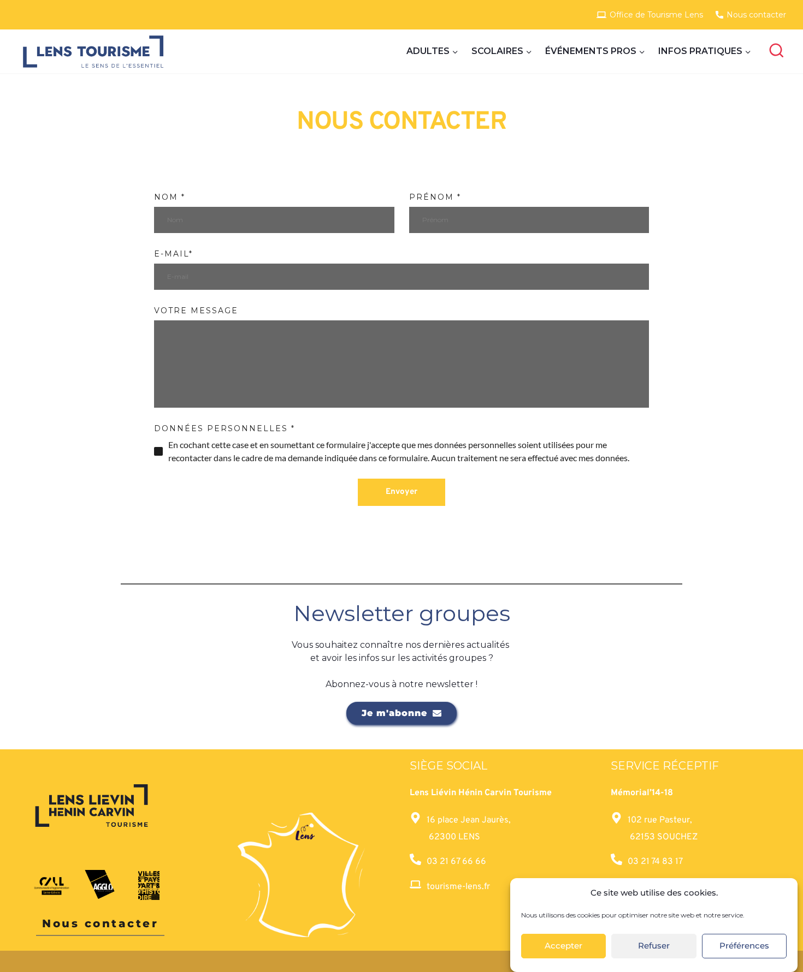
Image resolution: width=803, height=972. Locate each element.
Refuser (654, 946)
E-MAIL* (173, 254)
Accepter (563, 946)
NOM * (169, 197)
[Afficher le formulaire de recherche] (776, 51)
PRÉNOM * (435, 197)
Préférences (744, 946)
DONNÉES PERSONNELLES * (224, 428)
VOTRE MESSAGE (196, 310)
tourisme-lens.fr (458, 886)
